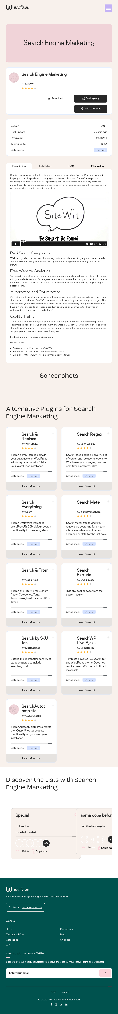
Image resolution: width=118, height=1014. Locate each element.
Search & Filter (35, 570)
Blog (62, 934)
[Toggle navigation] (108, 8)
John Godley (88, 443)
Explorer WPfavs (15, 934)
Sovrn (28, 511)
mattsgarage (32, 647)
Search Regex (89, 434)
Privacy (65, 992)
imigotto (24, 825)
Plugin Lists (66, 929)
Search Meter (89, 502)
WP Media (31, 443)
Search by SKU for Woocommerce (35, 645)
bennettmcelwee (91, 511)
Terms (52, 992)
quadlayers (87, 579)
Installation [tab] (45, 166)
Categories (12, 939)
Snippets (65, 939)
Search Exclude (84, 572)
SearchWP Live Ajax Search (86, 642)
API (8, 945)
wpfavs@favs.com (32, 907)
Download (57, 98)
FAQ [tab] (71, 166)
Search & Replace (30, 436)
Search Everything (32, 504)
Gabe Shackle (33, 715)
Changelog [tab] (97, 166)
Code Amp (31, 579)
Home (9, 929)
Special (22, 815)
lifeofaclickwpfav (95, 825)
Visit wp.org (92, 98)
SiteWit (29, 83)
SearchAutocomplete (34, 708)
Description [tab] (19, 166)
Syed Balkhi (87, 647)
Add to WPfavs (92, 109)
